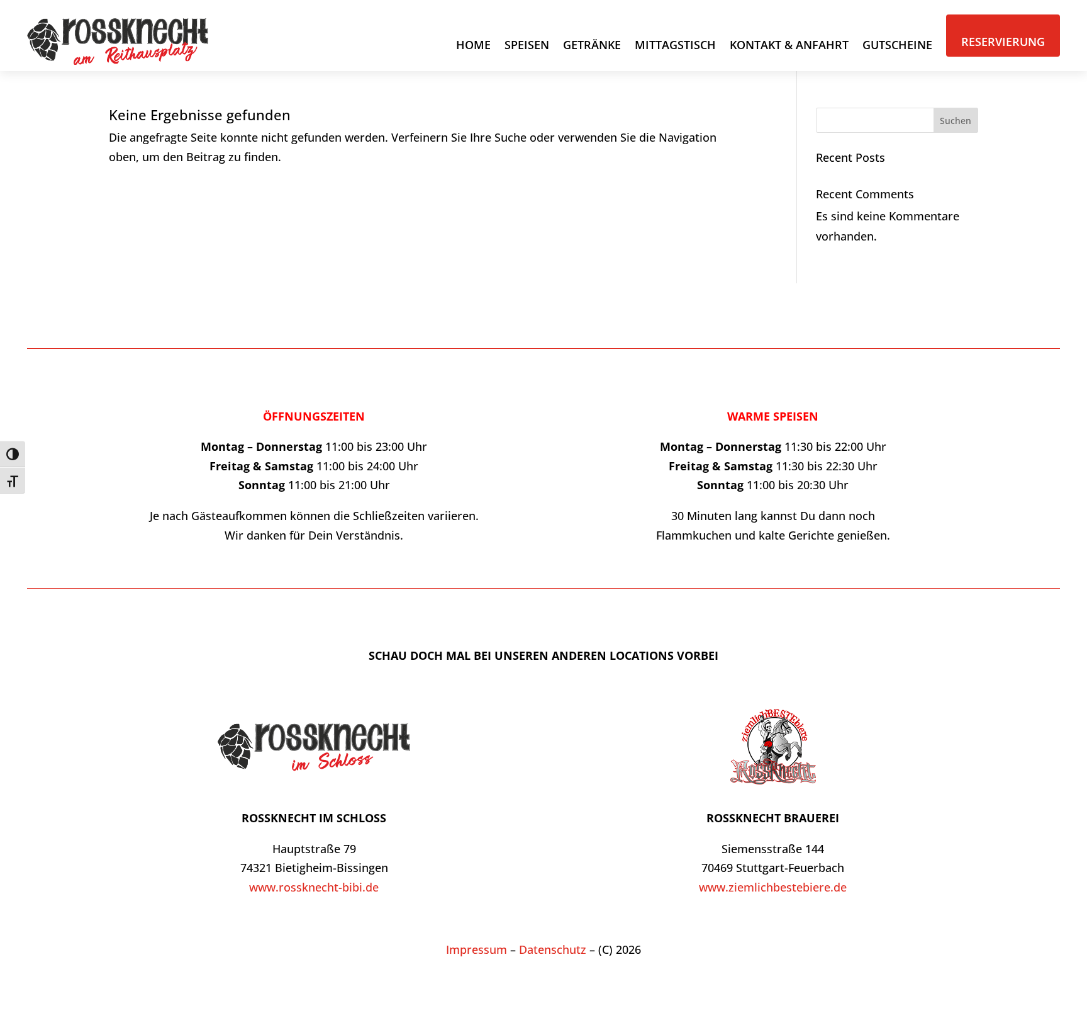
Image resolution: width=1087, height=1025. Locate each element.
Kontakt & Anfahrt (789, 44)
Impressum (476, 949)
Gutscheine (897, 44)
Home (473, 44)
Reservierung (1003, 41)
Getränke (592, 44)
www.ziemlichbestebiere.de (773, 887)
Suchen (955, 121)
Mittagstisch (675, 44)
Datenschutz (552, 949)
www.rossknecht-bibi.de (314, 887)
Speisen (526, 44)
